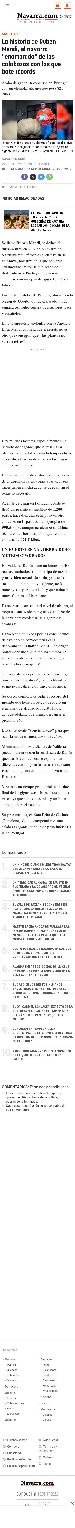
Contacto (13, 1446)
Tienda (47, 1464)
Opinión (10, 1393)
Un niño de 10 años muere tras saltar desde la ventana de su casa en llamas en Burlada (42, 869)
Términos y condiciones (49, 1087)
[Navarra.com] (37, 16)
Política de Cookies (19, 1459)
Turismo (48, 1457)
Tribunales (13, 1375)
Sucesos (12, 1370)
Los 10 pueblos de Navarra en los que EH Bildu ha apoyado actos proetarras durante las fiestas (42, 953)
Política (11, 1364)
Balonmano (49, 1380)
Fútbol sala (49, 1385)
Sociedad (12, 1380)
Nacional (46, 1397)
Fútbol (46, 1364)
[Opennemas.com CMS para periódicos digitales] (37, 1498)
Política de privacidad (21, 1466)
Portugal (15, 186)
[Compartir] (24, 176)
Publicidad (14, 1453)
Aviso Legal (50, 1440)
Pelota (46, 1375)
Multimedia (48, 1409)
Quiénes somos (17, 1440)
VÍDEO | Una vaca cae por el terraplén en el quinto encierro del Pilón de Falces (42, 1055)
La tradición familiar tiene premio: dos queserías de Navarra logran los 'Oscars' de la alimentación (50, 222)
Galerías (47, 1414)
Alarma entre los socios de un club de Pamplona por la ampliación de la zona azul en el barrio (41, 971)
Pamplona (11, 1386)
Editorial (11, 1398)
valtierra (30, 186)
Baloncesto (49, 1370)
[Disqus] (36, 1172)
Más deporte (50, 1390)
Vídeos (47, 1420)
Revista (45, 1403)
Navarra (10, 1359)
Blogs (10, 1408)
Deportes (46, 1359)
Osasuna (11, 1420)
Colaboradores (15, 1403)
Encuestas (13, 1413)
